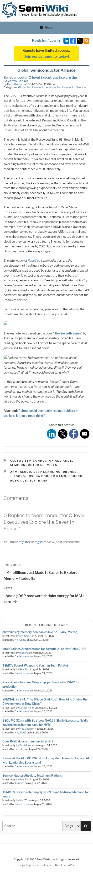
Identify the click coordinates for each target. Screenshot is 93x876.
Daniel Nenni (14, 84)
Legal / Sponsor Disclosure (35, 865)
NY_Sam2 (25, 636)
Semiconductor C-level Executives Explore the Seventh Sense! (40, 79)
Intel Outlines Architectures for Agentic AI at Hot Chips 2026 (44, 649)
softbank (39, 480)
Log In (54, 40)
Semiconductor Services (72, 87)
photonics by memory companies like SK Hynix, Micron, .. (41, 632)
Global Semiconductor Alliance (37, 87)
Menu (49, 28)
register (24, 542)
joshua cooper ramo (46, 476)
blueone (24, 652)
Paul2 (22, 669)
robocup (76, 476)
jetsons (17, 476)
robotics (18, 480)
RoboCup (34, 260)
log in (39, 542)
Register (39, 40)
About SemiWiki (64, 865)
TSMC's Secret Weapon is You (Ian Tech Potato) (35, 665)
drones (70, 471)
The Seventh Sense (67, 333)
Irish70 (23, 800)
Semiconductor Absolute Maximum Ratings (32, 775)
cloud (25, 471)
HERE (63, 115)
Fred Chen (25, 728)
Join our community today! (46, 56)
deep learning (47, 471)
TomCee (19, 783)
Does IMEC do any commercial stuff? (27, 741)
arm (14, 471)
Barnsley (20, 749)
